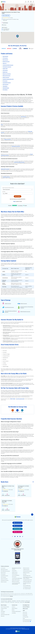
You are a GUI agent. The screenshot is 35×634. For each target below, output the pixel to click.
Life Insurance (5, 70)
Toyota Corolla (22, 602)
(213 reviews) (27, 489)
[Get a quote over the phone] (17, 410)
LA (25, 593)
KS (22, 593)
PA (24, 594)
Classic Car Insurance (4, 578)
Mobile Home (5, 72)
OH (19, 594)
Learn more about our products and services (17, 198)
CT (9, 593)
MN (1, 594)
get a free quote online (20, 398)
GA (15, 593)
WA (4, 596)
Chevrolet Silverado (4, 600)
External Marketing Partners (27, 619)
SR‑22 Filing (4, 286)
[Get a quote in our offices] (22, 410)
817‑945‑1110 (7, 28)
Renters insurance (7, 139)
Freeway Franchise (4, 608)
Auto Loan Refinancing (26, 585)
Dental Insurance (14, 573)
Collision (3, 274)
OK (21, 594)
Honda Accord (27, 600)
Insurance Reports (26, 606)
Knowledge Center (26, 605)
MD (28, 593)
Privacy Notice (25, 615)
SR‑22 (2, 124)
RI (25, 594)
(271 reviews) (11, 17)
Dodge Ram (9, 600)
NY (18, 594)
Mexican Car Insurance (7, 73)
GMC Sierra (23, 600)
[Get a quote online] (13, 410)
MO (3, 594)
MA (26, 593)
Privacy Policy (25, 613)
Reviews (13, 609)
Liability (3, 271)
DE (12, 593)
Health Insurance (14, 572)
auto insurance (23, 116)
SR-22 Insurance (3, 577)
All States (11, 596)
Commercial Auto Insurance (27, 571)
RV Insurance (5, 80)
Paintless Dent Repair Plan (27, 581)
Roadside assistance (6, 176)
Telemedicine (5, 86)
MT (6, 594)
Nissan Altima (7, 602)
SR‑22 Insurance (5, 84)
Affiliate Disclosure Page (25, 628)
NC (7, 594)
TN (29, 594)
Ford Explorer (14, 600)
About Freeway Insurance (5, 606)
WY (8, 596)
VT (2, 596)
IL (20, 593)
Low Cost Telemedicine (15, 575)
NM (15, 594)
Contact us (13, 606)
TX (30, 594)
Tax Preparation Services (27, 587)
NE (10, 594)
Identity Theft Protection (16, 579)
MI (31, 593)
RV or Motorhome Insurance (5, 571)
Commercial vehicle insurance (19, 162)
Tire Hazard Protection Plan (27, 579)
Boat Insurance (5, 59)
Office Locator (25, 608)
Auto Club (24, 574)
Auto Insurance (5, 56)
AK (1, 593)
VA (1, 596)
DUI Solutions (5, 89)
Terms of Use (25, 612)
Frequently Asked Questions (16, 611)
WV (7, 596)
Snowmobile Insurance (7, 82)
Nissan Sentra (12, 602)
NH (12, 594)
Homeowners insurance (16, 146)
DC (11, 593)
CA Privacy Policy (25, 616)
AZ (5, 593)
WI (5, 596)
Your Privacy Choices (26, 621)
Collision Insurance (23, 303)
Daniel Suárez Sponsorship (5, 614)
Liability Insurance (8, 303)
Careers (2, 609)
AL (2, 593)
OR (22, 594)
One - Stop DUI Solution (27, 588)
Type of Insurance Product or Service (8, 187)
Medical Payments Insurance (25, 311)
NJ (13, 594)
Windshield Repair (6, 87)
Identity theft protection (5, 168)
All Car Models (27, 602)
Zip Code (3, 191)
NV (16, 594)
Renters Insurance (6, 77)
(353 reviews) (11, 504)
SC (26, 594)
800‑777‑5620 (12, 398)
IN (21, 593)
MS (4, 594)
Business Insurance (6, 61)
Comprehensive (5, 277)
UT (32, 594)
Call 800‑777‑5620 (19, 201)
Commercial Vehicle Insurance (8, 65)
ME (30, 593)
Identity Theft (5, 68)
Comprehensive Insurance (9, 307)
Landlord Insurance (26, 569)
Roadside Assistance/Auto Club (8, 79)
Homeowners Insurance (7, 66)
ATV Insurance (5, 58)
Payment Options (14, 608)
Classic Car (4, 63)
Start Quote (17, 196)
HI (16, 593)
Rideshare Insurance (26, 572)
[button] (17, 36)
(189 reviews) (11, 489)
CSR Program (3, 611)
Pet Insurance (14, 576)
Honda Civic (3, 602)
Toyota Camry (17, 602)
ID (19, 593)
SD (28, 594)
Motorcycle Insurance (6, 75)
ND (9, 594)
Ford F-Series (19, 600)
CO (8, 593)
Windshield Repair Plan (26, 575)
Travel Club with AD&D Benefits (17, 578)
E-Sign (24, 618)
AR (4, 593)
